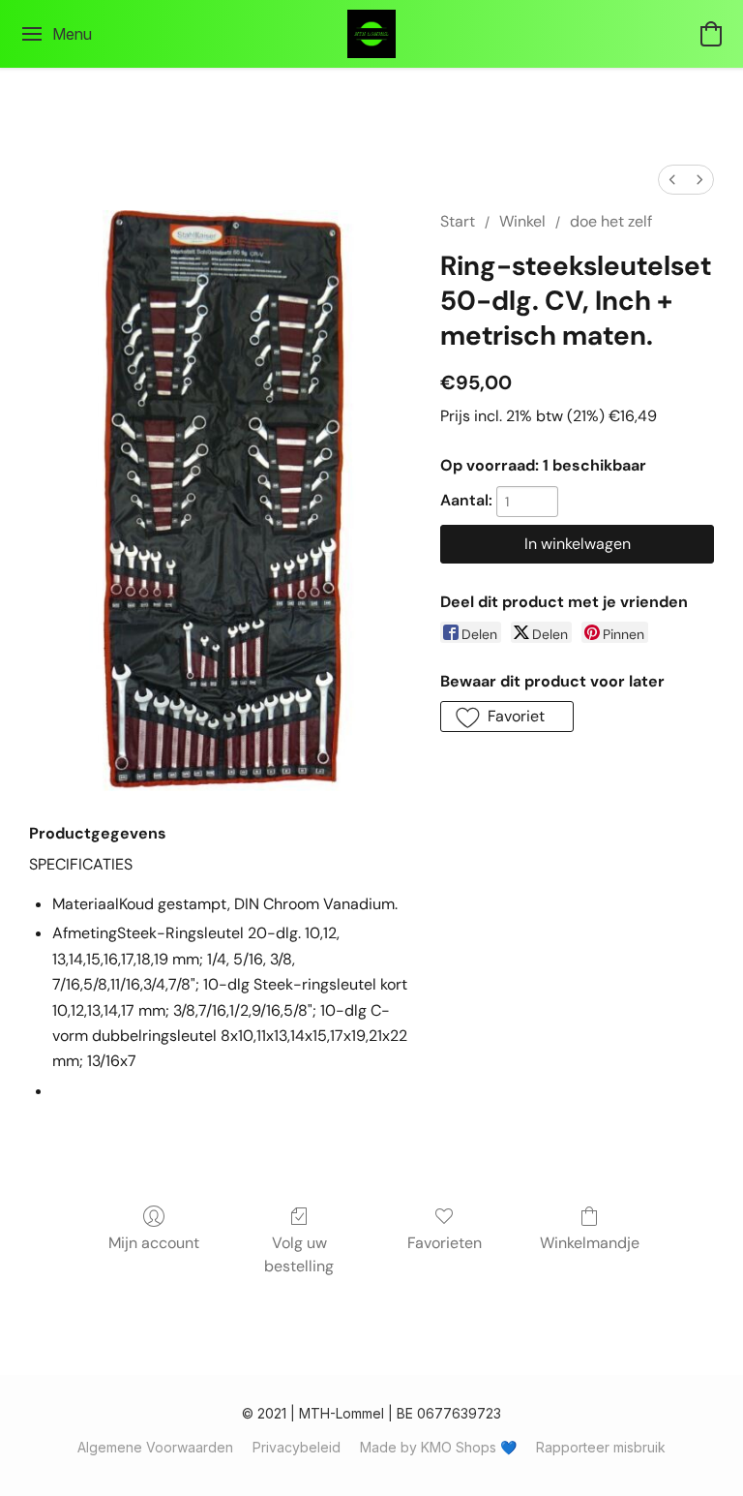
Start (457, 221)
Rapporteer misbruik (601, 1447)
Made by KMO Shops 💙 (438, 1447)
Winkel (522, 221)
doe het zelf (611, 221)
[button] (371, 34)
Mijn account (153, 1243)
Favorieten (444, 1243)
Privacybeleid (297, 1447)
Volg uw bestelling (299, 1254)
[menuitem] (672, 180)
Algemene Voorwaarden (155, 1447)
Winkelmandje (589, 1243)
